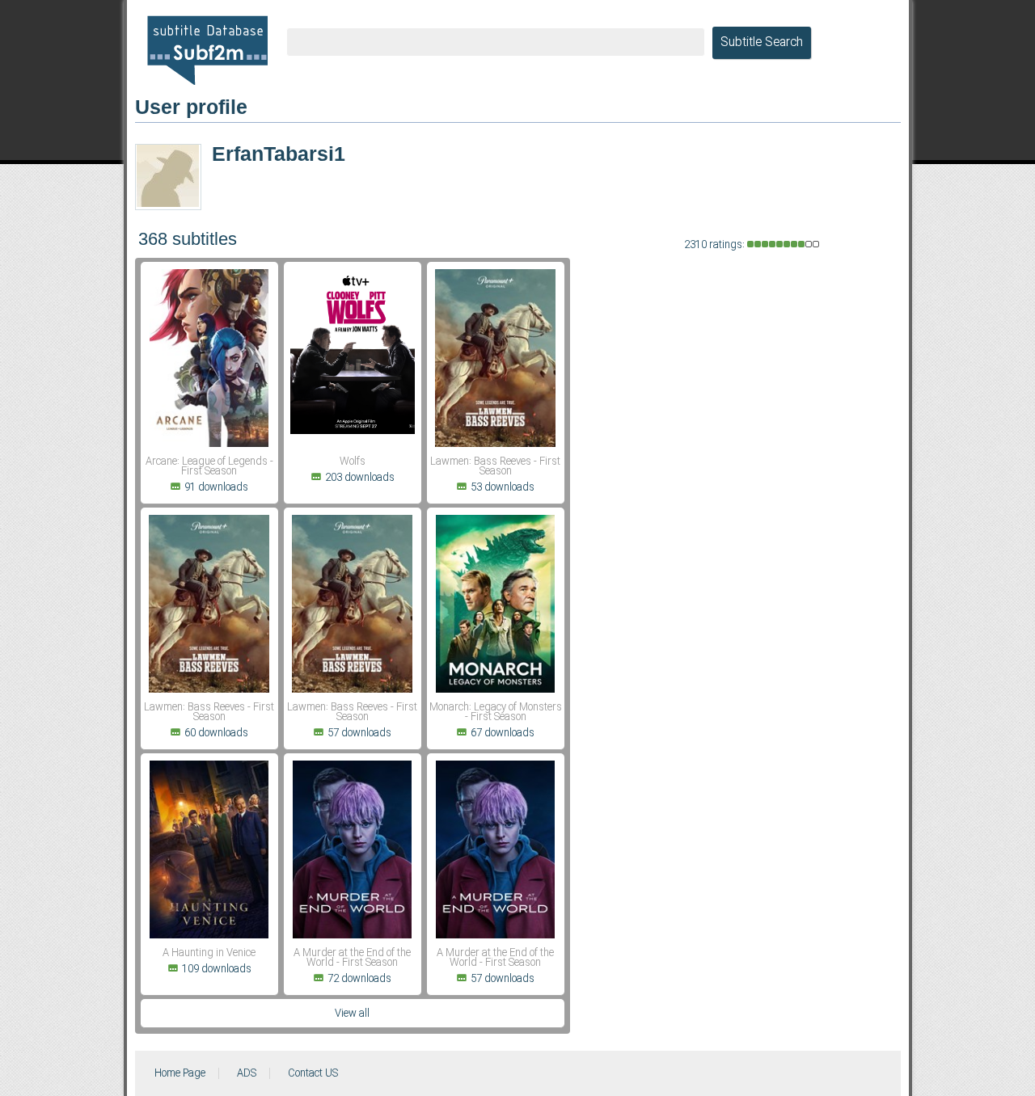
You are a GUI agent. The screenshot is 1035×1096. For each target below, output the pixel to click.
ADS (246, 1073)
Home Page (179, 1073)
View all (352, 1013)
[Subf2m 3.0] (207, 50)
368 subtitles (187, 239)
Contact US (313, 1073)
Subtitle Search (761, 43)
